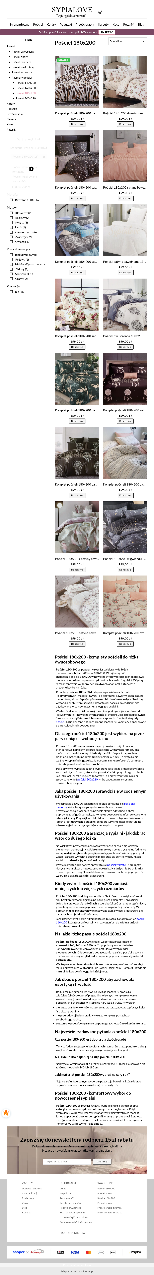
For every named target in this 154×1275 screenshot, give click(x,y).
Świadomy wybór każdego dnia (76, 1222)
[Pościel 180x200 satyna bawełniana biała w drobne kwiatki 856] (77, 602)
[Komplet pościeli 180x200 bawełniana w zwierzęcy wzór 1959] (77, 82)
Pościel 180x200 (26, 93)
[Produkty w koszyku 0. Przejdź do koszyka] (100, 14)
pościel (60, 721)
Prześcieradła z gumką (109, 1207)
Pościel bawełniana (23, 51)
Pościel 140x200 (26, 82)
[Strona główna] (72, 12)
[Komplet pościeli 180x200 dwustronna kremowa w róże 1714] (125, 602)
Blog (24, 1207)
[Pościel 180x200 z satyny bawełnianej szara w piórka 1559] (77, 527)
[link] (28, 156)
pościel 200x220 (87, 779)
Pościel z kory (20, 56)
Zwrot (25, 1202)
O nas (63, 1188)
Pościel (11, 46)
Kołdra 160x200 (106, 1198)
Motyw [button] (11, 207)
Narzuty (11, 119)
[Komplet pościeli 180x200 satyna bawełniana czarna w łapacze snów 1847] (125, 379)
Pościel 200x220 (26, 98)
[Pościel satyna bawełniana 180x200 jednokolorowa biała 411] (125, 230)
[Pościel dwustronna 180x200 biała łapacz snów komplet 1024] (125, 305)
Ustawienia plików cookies (74, 1217)
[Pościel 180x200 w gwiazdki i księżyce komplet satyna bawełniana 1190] (125, 527)
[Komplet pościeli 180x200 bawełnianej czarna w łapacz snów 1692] (77, 453)
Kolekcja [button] (15, 158)
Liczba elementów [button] (18, 181)
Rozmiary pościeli (22, 77)
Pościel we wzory (22, 72)
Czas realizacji (29, 1193)
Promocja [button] (13, 286)
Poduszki (12, 108)
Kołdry (11, 103)
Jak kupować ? (67, 1198)
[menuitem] (19, 24)
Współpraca (66, 1193)
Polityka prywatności (70, 1207)
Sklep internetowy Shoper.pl (77, 1271)
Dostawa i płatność (32, 1188)
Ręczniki (11, 129)
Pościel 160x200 (26, 88)
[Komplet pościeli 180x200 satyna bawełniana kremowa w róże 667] (77, 305)
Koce (10, 124)
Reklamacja (28, 1198)
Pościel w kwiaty (105, 1202)
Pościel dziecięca (21, 62)
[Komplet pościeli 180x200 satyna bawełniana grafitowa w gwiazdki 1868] (77, 156)
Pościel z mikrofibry (23, 67)
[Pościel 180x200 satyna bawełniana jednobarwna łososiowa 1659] (125, 156)
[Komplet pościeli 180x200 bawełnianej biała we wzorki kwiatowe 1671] (125, 453)
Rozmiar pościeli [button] (18, 168)
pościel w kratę (116, 864)
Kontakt (26, 1212)
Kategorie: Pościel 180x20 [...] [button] (28, 147)
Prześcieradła (15, 114)
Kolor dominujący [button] (18, 249)
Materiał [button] (13, 194)
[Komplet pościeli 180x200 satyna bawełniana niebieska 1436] (77, 230)
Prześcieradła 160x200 (109, 1212)
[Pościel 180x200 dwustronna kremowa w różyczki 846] (125, 82)
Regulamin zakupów (70, 1202)
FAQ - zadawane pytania (72, 1212)
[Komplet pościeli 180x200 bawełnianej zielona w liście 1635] (77, 379)
